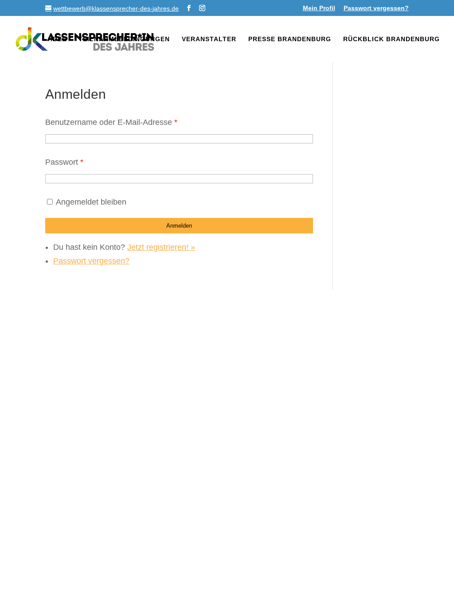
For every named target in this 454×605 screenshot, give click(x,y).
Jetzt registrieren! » (161, 247)
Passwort (64, 162)
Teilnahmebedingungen (124, 39)
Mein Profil (319, 8)
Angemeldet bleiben (91, 202)
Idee (59, 39)
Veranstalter (209, 39)
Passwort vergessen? (376, 8)
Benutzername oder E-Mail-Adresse (111, 122)
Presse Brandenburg (289, 39)
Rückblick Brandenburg (391, 39)
